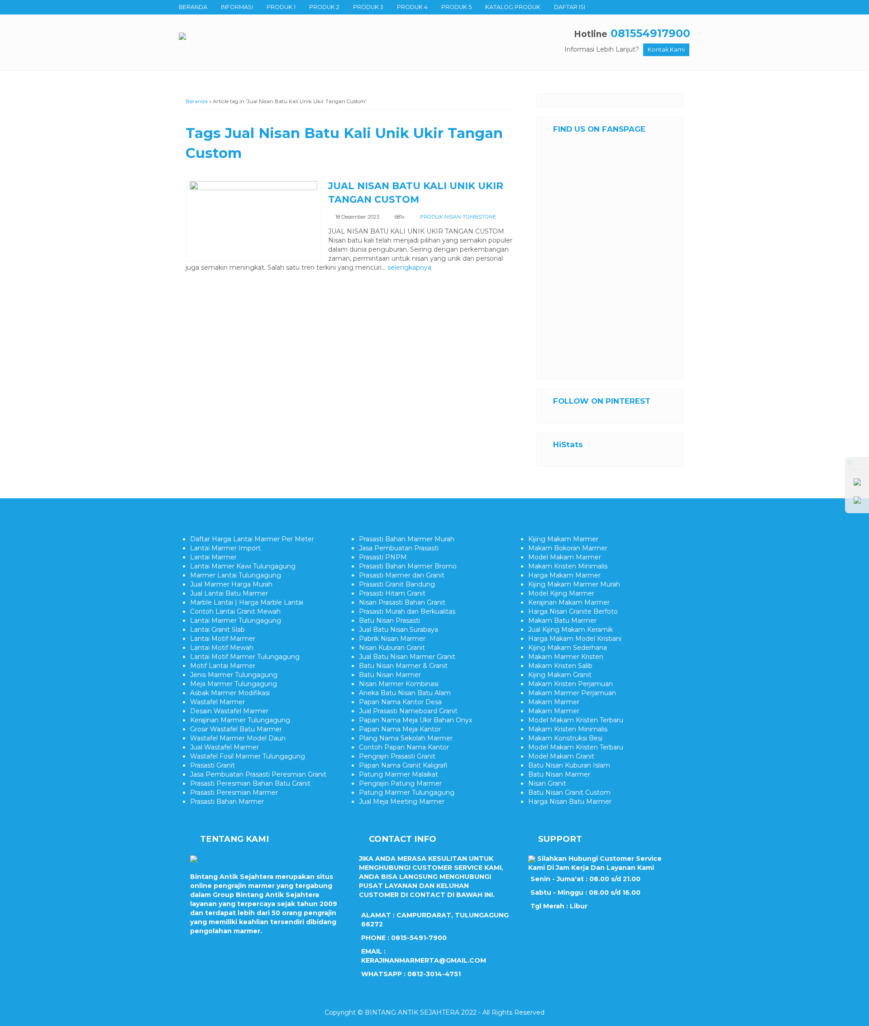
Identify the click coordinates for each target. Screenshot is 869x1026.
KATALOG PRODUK (512, 7)
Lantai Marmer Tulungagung (235, 620)
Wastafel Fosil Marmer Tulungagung (247, 756)
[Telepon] (857, 502)
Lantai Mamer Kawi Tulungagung (243, 566)
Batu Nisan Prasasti (389, 620)
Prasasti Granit (212, 765)
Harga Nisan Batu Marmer (569, 801)
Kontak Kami (666, 49)
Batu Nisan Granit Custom (569, 792)
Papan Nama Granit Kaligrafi (403, 765)
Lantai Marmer (213, 557)
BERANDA (193, 7)
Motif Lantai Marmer (222, 666)
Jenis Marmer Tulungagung (233, 675)
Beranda (197, 101)
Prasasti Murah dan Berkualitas (407, 611)
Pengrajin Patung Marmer (400, 783)
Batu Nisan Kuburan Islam (569, 765)
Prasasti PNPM (383, 557)
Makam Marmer (553, 702)
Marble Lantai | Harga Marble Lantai (246, 602)
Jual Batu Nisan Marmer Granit (407, 657)
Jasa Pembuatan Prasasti (399, 548)
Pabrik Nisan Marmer (392, 639)
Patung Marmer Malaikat (398, 774)
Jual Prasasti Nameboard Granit (408, 711)
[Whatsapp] (857, 484)
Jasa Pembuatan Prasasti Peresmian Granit (258, 774)
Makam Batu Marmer (562, 620)
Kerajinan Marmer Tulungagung (240, 720)
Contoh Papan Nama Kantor (404, 747)
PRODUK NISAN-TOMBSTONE (458, 217)
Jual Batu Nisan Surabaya (398, 629)
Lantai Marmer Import (225, 548)
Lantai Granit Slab (217, 629)
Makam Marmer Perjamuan (572, 693)
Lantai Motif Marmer (222, 639)
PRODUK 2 (324, 7)
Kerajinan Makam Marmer (569, 602)
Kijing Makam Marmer (563, 539)
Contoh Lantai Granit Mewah (235, 611)
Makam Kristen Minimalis (567, 566)
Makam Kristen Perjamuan (570, 684)
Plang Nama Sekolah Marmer (406, 738)
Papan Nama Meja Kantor (400, 729)
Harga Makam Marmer (564, 575)
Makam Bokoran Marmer (567, 548)
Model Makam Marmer (564, 557)
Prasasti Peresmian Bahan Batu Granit (250, 783)
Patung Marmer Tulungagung (406, 792)
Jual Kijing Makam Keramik (570, 629)
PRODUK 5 (456, 7)
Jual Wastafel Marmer (224, 747)
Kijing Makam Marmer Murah (574, 584)
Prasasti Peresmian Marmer (234, 792)
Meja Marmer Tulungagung (233, 684)
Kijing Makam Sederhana (567, 648)
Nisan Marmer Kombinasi (399, 684)
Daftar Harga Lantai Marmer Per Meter (252, 539)
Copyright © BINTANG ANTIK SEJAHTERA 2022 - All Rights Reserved (434, 1012)
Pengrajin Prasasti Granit (397, 756)
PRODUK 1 (281, 7)
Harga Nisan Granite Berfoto (573, 611)
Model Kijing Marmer (561, 593)
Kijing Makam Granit (560, 675)
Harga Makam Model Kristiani (574, 639)
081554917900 (650, 33)
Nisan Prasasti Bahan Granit (402, 602)
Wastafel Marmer (217, 702)
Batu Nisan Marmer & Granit (403, 666)
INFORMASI (237, 7)
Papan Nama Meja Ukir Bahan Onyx (415, 720)
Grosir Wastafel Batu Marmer (236, 729)
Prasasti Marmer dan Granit (401, 575)
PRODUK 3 (368, 7)
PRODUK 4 (412, 7)
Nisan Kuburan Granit (392, 648)
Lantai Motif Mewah (221, 648)
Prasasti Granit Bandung (397, 584)
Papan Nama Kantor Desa (400, 702)
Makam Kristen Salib (560, 666)
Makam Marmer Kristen (565, 657)
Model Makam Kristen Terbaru (575, 720)
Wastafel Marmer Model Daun (238, 738)
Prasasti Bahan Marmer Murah (406, 539)
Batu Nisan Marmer (390, 675)
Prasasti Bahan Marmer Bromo (408, 566)
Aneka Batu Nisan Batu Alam (405, 693)
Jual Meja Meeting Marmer (401, 801)
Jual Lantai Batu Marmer (229, 593)
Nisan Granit (547, 783)
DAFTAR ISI (569, 7)
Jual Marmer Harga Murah (231, 584)
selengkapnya (409, 267)
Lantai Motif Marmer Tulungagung (245, 657)
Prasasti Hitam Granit (392, 593)
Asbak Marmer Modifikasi (230, 693)
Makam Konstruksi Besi (565, 738)
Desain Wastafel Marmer (229, 711)
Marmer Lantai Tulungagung (235, 575)
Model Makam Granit (561, 756)
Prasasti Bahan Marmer (227, 801)
